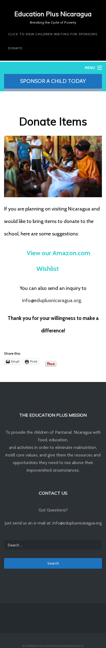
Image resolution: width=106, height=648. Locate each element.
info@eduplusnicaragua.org (51, 300)
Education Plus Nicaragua (53, 14)
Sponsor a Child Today (53, 81)
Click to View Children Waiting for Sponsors (52, 34)
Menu (90, 68)
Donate (15, 48)
